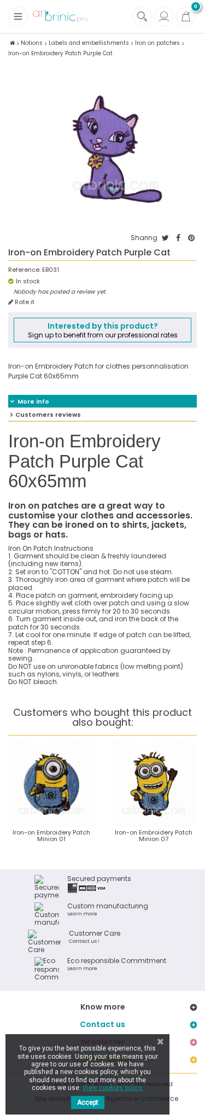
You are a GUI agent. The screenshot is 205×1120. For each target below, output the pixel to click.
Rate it (23, 302)
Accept (87, 1102)
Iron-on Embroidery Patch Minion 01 (51, 835)
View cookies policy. (113, 1088)
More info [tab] (33, 401)
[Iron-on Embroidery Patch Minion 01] (51, 784)
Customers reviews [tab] (48, 414)
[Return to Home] (12, 43)
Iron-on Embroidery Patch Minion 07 (153, 835)
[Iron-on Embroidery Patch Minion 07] (154, 784)
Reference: (24, 270)
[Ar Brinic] (60, 17)
